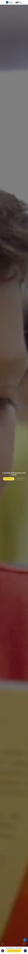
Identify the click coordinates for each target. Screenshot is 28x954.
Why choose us (9, 478)
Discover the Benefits (14, 950)
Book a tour (20, 478)
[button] (2, 950)
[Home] (14, 2)
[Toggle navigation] (25, 950)
